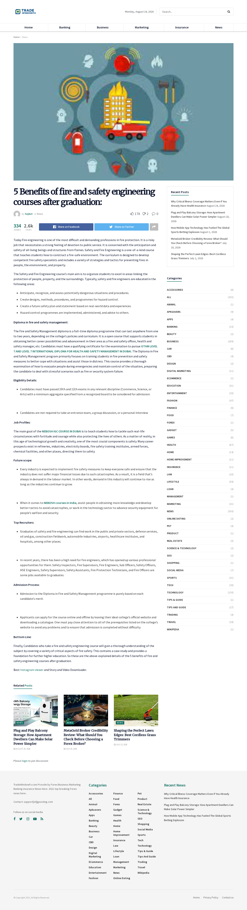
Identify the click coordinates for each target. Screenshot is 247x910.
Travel (171, 622)
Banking (64, 27)
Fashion (172, 400)
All (169, 297)
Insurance (182, 27)
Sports (172, 577)
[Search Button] (229, 11)
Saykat (29, 214)
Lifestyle (173, 481)
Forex (171, 422)
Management (175, 496)
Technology (175, 592)
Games (171, 437)
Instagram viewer (31, 670)
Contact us (227, 897)
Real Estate (174, 541)
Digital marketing (179, 371)
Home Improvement (179, 459)
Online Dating (176, 518)
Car (169, 348)
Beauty (171, 334)
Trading (172, 614)
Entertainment (177, 393)
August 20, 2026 (22, 748)
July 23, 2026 (121, 744)
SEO (169, 555)
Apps (170, 319)
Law (169, 474)
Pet (169, 526)
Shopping (173, 563)
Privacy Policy (210, 897)
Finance (172, 408)
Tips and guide (176, 607)
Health (171, 444)
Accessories (175, 289)
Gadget (172, 430)
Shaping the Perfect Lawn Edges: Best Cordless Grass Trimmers (135, 735)
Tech (170, 585)
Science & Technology (181, 548)
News (218, 27)
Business (102, 27)
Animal (171, 304)
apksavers (174, 312)
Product (173, 533)
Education (174, 385)
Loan (170, 489)
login (25, 761)
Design (171, 363)
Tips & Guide (175, 600)
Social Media (175, 570)
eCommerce (174, 378)
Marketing (142, 27)
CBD (169, 356)
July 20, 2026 (71, 748)
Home (29, 27)
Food (170, 415)
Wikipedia (173, 629)
